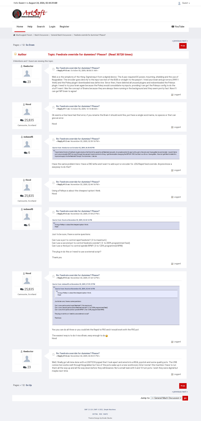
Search (41, 26)
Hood (28, 104)
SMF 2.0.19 (88, 409)
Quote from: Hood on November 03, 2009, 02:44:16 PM (72, 220)
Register (64, 26)
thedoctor (28, 66)
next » (185, 41)
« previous (177, 41)
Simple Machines (110, 409)
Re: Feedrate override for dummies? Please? (78, 68)
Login (52, 26)
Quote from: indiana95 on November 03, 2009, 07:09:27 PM (73, 284)
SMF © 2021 (98, 409)
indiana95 (28, 137)
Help (30, 26)
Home (20, 26)
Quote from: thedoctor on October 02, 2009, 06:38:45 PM (73, 148)
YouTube (179, 26)
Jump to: (145, 398)
